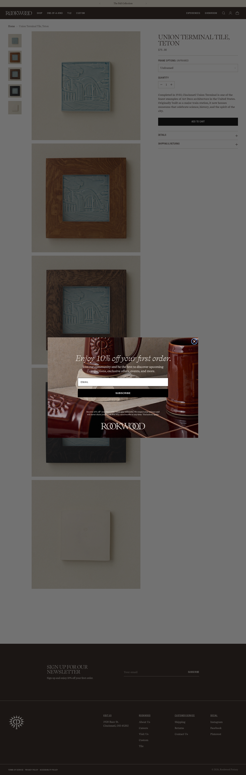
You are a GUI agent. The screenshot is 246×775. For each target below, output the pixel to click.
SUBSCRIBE (123, 393)
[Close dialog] (194, 341)
